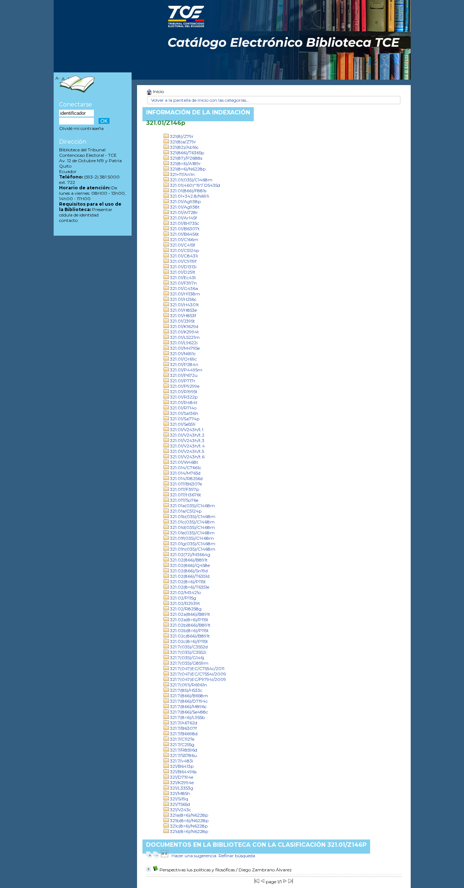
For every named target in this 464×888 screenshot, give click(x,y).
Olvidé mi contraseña (81, 128)
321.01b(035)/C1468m (192, 516)
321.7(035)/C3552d (188, 646)
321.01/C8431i (183, 255)
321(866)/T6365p (186, 152)
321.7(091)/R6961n (188, 684)
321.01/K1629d (183, 326)
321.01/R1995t (183, 391)
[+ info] (148, 869)
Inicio (158, 91)
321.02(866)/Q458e (189, 565)
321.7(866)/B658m (188, 695)
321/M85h (179, 793)
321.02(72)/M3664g (189, 554)
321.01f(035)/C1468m (191, 538)
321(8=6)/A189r (185, 163)
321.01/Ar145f (183, 217)
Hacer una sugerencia (193, 855)
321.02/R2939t (184, 603)
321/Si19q (178, 798)
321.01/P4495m (185, 370)
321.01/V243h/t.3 (186, 440)
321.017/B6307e (185, 484)
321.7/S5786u (183, 755)
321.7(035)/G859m (188, 663)
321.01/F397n (183, 283)
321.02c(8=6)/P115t (188, 641)
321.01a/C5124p (185, 511)
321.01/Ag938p (185, 201)
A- (57, 78)
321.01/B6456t (184, 234)
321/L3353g (181, 788)
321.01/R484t (183, 402)
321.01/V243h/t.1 (186, 429)
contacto (68, 220)
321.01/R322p (183, 397)
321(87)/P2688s (185, 158)
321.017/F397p (184, 489)
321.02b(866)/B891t (190, 625)
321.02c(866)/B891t (189, 636)
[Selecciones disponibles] (164, 855)
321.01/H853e (183, 310)
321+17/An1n (182, 174)
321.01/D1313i (182, 266)
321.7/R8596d (183, 750)
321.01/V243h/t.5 (186, 451)
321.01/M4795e (184, 348)
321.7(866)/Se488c (188, 712)
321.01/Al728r (183, 212)
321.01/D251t (182, 272)
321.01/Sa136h (183, 413)
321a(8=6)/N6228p (188, 815)
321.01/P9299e (184, 386)
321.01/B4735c (184, 223)
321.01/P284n (183, 364)
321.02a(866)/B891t (189, 614)
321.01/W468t (183, 462)
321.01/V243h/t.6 (186, 456)
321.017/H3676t (185, 494)
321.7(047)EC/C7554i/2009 (197, 674)
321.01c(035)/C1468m (192, 522)
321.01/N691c (182, 353)
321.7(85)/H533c (185, 690)
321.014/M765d (184, 473)
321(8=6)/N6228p (187, 169)
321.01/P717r (182, 380)
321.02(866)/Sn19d (188, 570)
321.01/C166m (183, 239)
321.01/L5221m (184, 337)
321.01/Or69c (183, 359)
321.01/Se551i (182, 424)
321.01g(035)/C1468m (192, 543)
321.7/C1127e (181, 739)
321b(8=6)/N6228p (188, 820)
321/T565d (179, 804)
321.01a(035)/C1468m (192, 505)
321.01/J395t (182, 321)
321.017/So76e (183, 500)
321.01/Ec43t (182, 277)
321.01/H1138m (184, 293)
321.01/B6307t (184, 228)
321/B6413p (181, 766)
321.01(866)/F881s (187, 190)
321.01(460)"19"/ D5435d (194, 185)
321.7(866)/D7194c (188, 701)
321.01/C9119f (182, 261)
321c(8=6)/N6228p (188, 826)
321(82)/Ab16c (184, 147)
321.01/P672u (183, 375)
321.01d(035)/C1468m (192, 527)
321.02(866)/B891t (188, 560)
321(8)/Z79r (181, 136)
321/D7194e (181, 777)
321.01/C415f (182, 245)
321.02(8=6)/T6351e (189, 587)
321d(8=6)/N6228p (188, 831)
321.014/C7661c (185, 467)
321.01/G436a (183, 288)
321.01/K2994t (184, 331)
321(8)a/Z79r (182, 141)
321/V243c (180, 809)
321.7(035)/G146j (186, 657)
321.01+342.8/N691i (189, 196)
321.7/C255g (181, 744)
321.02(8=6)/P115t (187, 581)
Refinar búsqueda (237, 855)
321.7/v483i (181, 760)
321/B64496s (182, 771)
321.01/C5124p (184, 250)
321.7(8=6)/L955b (187, 717)
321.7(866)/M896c (188, 706)
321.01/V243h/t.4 (187, 446)
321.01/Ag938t (184, 207)
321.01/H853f (182, 315)
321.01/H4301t (184, 304)
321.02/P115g (182, 598)
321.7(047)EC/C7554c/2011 (196, 668)
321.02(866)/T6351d (189, 576)
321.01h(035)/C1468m (192, 549)
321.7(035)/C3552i (187, 652)
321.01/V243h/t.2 (186, 435)
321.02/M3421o (185, 592)
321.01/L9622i (183, 342)
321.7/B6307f (183, 728)
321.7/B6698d (183, 733)
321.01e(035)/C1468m (192, 532)
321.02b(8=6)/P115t (189, 630)
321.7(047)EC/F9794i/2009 (197, 679)
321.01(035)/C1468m (190, 179)
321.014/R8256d (186, 478)
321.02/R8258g (185, 608)
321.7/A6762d (183, 722)
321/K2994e (181, 782)
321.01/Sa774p (184, 418)
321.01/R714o (182, 408)
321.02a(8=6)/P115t (188, 619)
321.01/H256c (182, 299)
